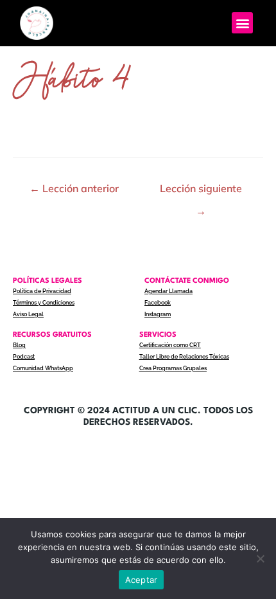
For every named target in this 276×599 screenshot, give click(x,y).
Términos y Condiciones (43, 303)
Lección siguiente (201, 191)
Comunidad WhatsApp (43, 368)
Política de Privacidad (42, 291)
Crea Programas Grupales (173, 368)
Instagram (157, 314)
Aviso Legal (28, 314)
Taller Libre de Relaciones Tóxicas (184, 356)
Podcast (24, 356)
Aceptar (141, 580)
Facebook (157, 303)
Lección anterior (74, 188)
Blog (19, 345)
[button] (242, 22)
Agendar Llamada (168, 291)
